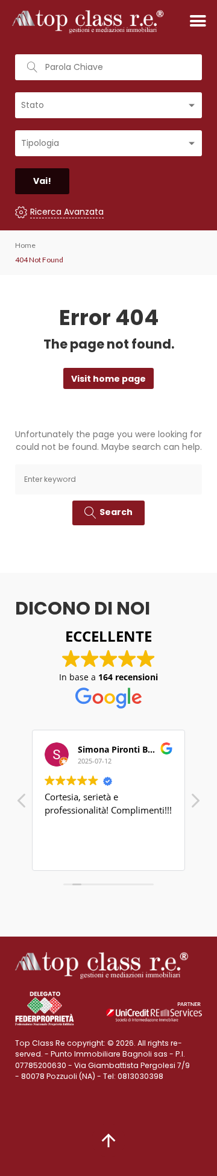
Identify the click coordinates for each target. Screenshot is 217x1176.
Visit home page (108, 379)
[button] (195, 804)
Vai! (42, 181)
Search (116, 512)
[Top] (108, 1140)
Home (25, 245)
